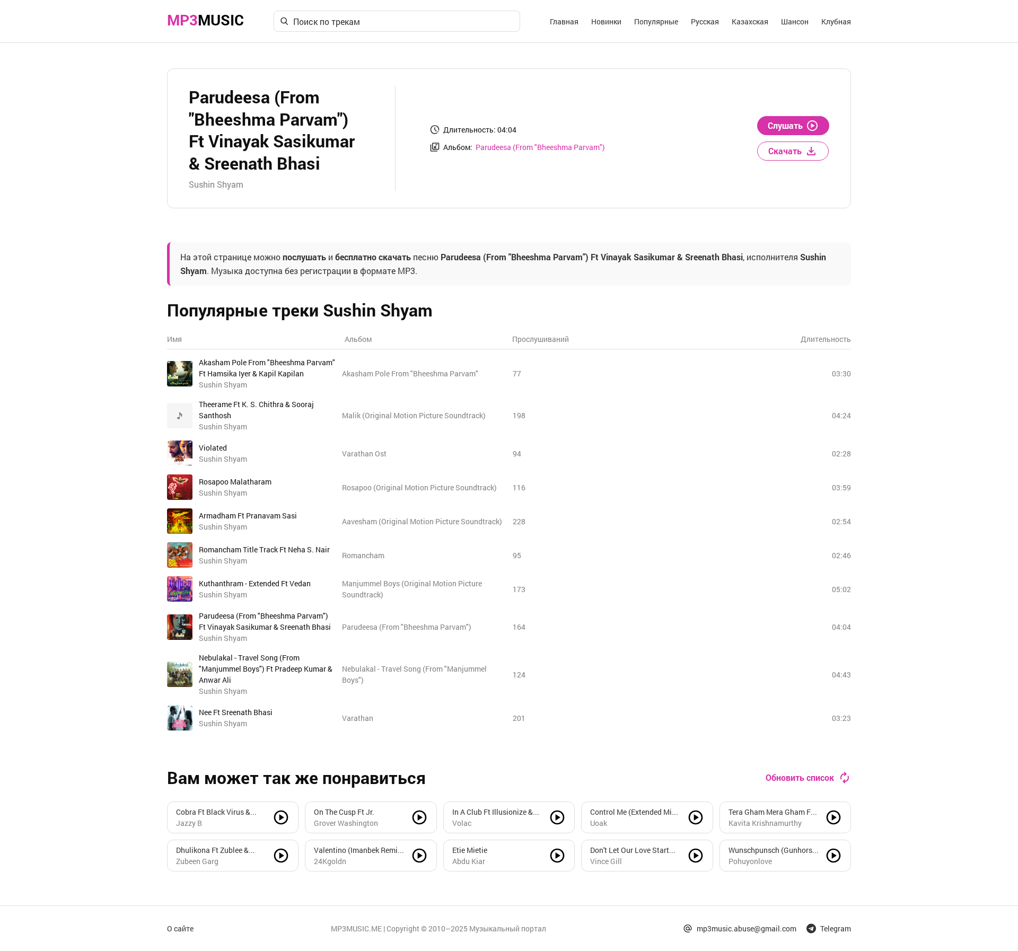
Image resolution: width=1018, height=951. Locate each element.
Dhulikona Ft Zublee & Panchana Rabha (212, 850)
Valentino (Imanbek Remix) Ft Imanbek (359, 850)
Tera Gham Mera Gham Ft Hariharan (771, 812)
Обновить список (800, 777)
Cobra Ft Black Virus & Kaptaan (213, 812)
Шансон (795, 21)
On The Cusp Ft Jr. (344, 812)
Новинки (606, 21)
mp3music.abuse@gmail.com (746, 928)
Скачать (785, 150)
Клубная (836, 21)
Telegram (835, 928)
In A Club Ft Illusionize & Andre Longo (492, 812)
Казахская (750, 21)
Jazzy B (189, 823)
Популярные (656, 21)
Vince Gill (606, 861)
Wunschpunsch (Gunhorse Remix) (772, 850)
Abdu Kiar (468, 861)
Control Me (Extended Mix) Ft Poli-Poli (634, 812)
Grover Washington (346, 823)
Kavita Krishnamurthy (765, 823)
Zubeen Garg (197, 861)
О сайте (180, 928)
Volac (461, 823)
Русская (705, 21)
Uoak (598, 823)
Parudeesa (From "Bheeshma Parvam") (540, 147)
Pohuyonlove (750, 861)
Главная (564, 21)
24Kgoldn (330, 861)
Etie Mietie (469, 850)
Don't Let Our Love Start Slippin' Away (629, 850)
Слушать (785, 125)
